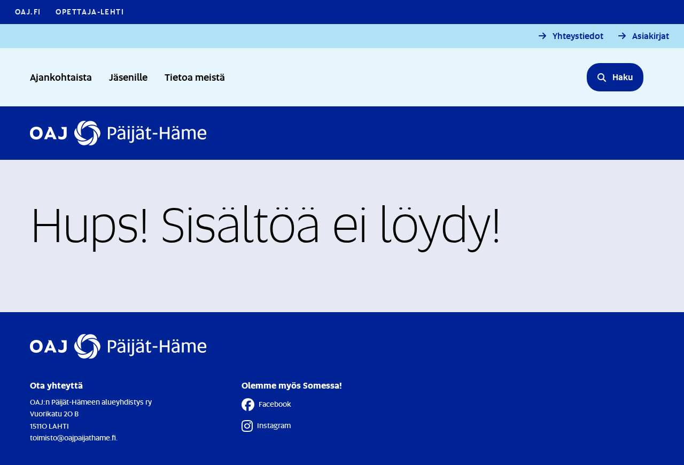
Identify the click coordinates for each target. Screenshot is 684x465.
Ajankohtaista (61, 76)
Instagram (274, 425)
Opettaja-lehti (90, 11)
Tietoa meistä (195, 76)
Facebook (275, 404)
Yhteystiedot (578, 36)
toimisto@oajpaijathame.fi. (74, 437)
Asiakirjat (650, 36)
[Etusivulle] (118, 133)
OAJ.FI (28, 11)
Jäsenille (128, 76)
